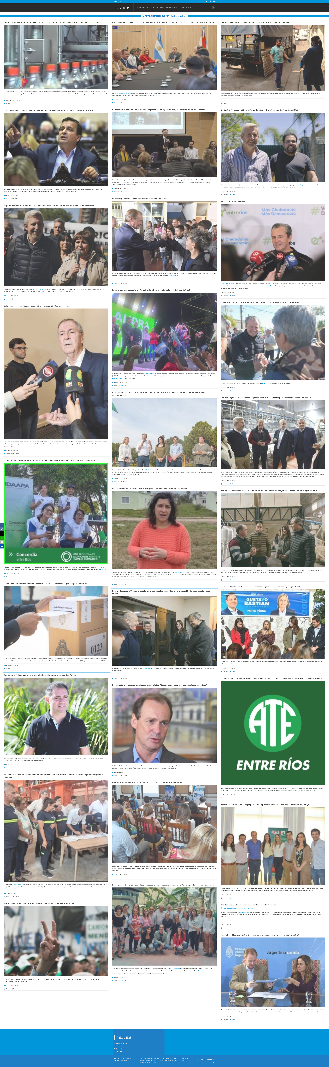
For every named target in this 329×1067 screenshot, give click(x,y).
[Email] (2, 542)
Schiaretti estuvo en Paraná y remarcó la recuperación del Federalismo (36, 306)
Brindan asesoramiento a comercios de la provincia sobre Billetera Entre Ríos (148, 782)
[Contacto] (214, 1)
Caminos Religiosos (172, 7)
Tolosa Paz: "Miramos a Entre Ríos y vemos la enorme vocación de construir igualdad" (260, 935)
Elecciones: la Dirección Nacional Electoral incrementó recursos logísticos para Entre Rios (45, 584)
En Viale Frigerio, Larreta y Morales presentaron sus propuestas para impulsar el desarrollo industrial (267, 398)
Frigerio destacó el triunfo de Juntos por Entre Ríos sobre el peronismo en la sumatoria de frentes (49, 206)
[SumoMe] (2, 546)
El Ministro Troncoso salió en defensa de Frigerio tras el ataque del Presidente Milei (259, 110)
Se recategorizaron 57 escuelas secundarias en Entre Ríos (139, 199)
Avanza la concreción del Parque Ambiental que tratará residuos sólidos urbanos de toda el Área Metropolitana (163, 22)
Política (116, 99)
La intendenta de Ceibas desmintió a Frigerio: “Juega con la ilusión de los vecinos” (150, 489)
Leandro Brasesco (173, 968)
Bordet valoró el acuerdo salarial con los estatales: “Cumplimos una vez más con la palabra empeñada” (159, 685)
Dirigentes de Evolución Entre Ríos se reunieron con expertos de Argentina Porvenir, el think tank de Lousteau (163, 885)
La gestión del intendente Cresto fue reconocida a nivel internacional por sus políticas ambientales (50, 461)
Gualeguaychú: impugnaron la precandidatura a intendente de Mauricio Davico (40, 675)
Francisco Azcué (141, 180)
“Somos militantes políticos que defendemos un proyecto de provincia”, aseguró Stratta (261, 587)
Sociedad (116, 188)
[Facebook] (207, 1)
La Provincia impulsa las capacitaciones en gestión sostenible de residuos (255, 22)
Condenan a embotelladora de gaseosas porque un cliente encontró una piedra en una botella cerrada (51, 22)
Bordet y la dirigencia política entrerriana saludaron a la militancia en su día (39, 903)
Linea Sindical (186, 7)
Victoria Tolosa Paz (248, 1012)
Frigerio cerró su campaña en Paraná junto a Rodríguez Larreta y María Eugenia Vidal (151, 290)
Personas (160, 7)
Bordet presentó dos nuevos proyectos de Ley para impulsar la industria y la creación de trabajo (265, 805)
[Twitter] (211, 1)
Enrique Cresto (102, 569)
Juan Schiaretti (8, 441)
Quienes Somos (200, 1059)
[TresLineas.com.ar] (124, 7)
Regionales (151, 7)
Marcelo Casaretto (25, 189)
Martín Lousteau (203, 971)
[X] (2, 533)
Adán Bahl (224, 283)
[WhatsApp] (2, 538)
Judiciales (8, 100)
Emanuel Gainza (117, 378)
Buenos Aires (140, 7)
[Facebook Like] (2, 529)
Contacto (212, 1062)
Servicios (209, 1059)
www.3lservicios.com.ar (120, 1060)
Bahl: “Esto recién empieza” (233, 201)
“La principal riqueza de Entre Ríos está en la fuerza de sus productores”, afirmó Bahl (260, 302)
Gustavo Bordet (173, 275)
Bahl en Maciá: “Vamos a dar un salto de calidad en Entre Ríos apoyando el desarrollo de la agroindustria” (269, 491)
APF (168, 15)
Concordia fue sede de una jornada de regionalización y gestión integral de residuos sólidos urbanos (158, 110)
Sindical (224, 794)
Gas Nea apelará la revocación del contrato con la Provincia (248, 905)
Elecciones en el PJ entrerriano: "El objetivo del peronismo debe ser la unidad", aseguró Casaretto (49, 110)
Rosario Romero (125, 93)
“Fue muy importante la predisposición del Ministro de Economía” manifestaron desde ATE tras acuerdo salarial (272, 678)
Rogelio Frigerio (156, 95)
